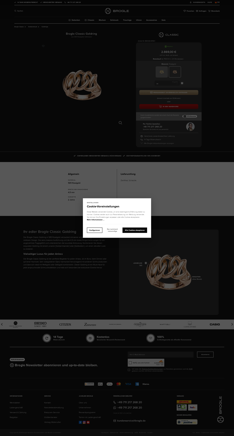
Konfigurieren (94, 230)
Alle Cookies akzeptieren (135, 230)
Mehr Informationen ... (95, 220)
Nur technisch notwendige (112, 230)
